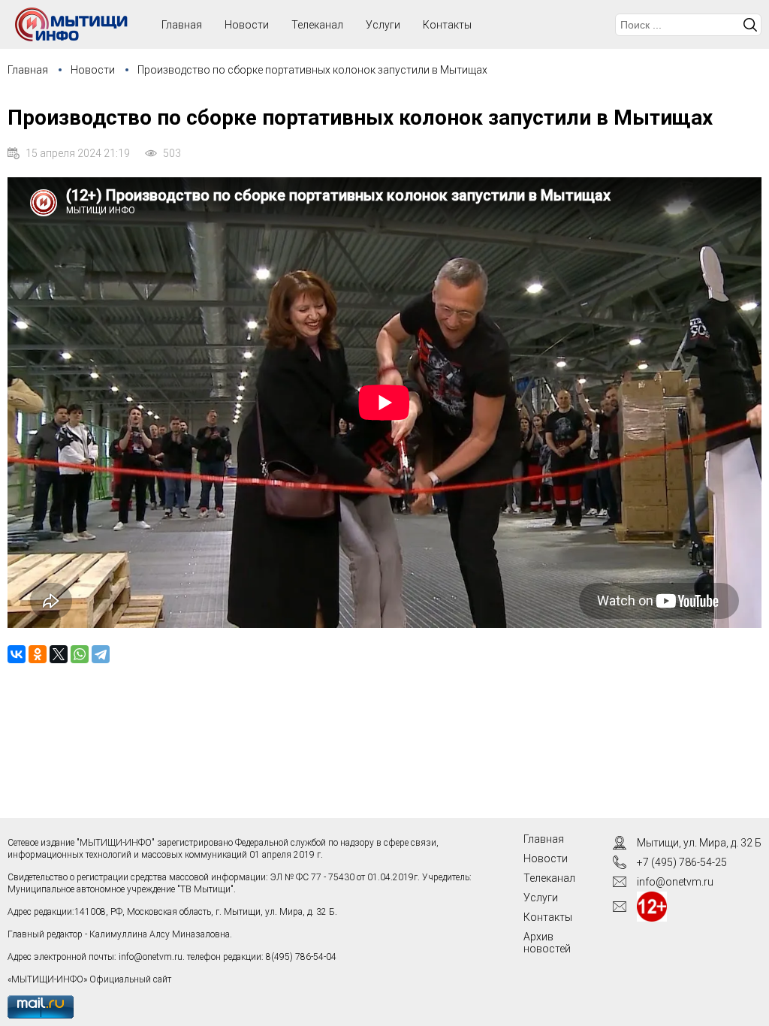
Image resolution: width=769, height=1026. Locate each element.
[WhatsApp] (80, 654)
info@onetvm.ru (150, 957)
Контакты (447, 25)
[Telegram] (101, 654)
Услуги (383, 25)
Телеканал (317, 25)
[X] (59, 654)
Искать (750, 25)
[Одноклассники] (38, 654)
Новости (247, 25)
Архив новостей (547, 943)
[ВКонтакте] (17, 654)
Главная (28, 70)
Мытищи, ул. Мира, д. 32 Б (699, 843)
